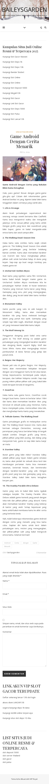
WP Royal (33, 779)
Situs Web (7, 607)
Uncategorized (24, 132)
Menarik (7, 546)
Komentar (7, 631)
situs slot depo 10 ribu (21, 718)
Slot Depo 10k (17, 67)
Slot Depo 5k (16, 61)
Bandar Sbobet (17, 72)
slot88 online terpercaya (22, 713)
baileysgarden (13, 552)
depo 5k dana (23, 707)
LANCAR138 (18, 702)
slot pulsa (7, 762)
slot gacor (7, 758)
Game (35, 543)
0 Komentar (41, 552)
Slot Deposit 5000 (19, 87)
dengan (26, 543)
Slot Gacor (15, 98)
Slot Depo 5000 (18, 108)
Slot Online (15, 77)
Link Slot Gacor (17, 103)
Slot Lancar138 (17, 119)
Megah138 (15, 93)
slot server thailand (11, 755)
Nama (6, 580)
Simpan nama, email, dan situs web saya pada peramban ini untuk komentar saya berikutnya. (23, 625)
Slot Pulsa (15, 113)
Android (7, 543)
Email (6, 594)
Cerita (17, 543)
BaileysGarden (24, 9)
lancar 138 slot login (27, 697)
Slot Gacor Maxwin (19, 56)
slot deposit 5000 (11, 752)
